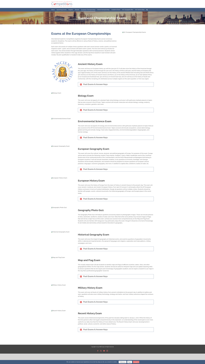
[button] (147, 10)
